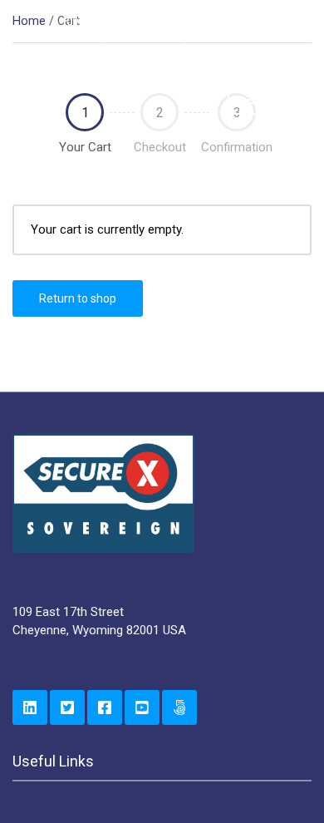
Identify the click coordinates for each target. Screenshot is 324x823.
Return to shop (77, 298)
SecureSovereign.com (179, 707)
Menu (275, 99)
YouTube (142, 707)
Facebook (104, 707)
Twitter (67, 707)
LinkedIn (29, 707)
